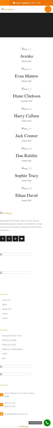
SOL (4, 358)
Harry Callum (26, 116)
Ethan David (26, 195)
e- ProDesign (23, 426)
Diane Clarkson (26, 96)
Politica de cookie (9, 344)
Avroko (26, 56)
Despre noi (6, 300)
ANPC (4, 353)
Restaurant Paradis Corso (12, 335)
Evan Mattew (26, 76)
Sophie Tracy (26, 175)
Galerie (5, 313)
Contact (5, 318)
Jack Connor (26, 135)
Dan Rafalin (26, 155)
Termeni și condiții (9, 340)
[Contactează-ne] (47, 422)
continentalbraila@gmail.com (15, 414)
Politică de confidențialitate (12, 349)
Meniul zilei (6, 309)
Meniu (4, 304)
